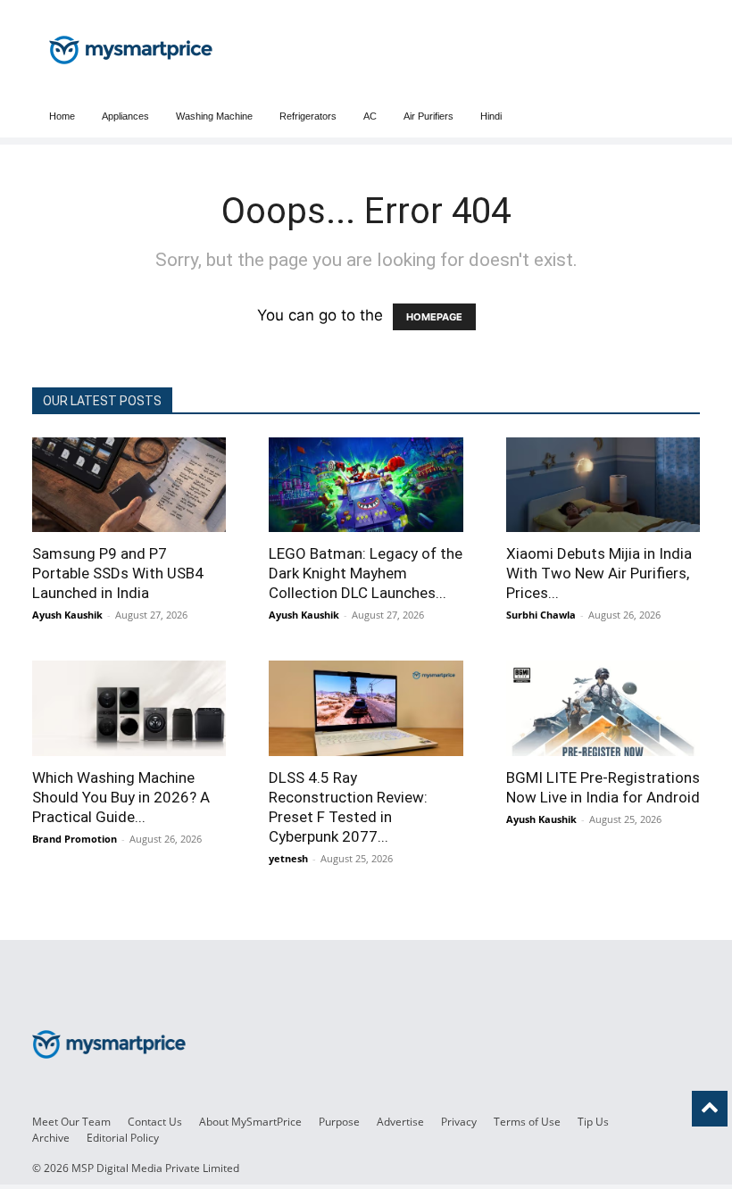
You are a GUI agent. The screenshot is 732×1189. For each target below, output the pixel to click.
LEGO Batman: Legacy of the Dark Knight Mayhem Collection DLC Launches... (365, 573)
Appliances (125, 116)
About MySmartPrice (250, 1121)
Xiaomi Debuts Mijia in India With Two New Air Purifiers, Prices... (599, 573)
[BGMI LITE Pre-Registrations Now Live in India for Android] (603, 708)
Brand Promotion (74, 838)
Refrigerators (308, 116)
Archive (51, 1137)
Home (62, 116)
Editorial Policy (123, 1137)
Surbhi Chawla (541, 614)
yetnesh (288, 858)
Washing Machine (214, 116)
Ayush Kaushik (67, 614)
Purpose (339, 1121)
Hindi (491, 116)
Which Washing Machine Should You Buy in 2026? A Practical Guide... (121, 797)
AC (370, 116)
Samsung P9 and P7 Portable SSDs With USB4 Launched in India (118, 573)
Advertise (400, 1121)
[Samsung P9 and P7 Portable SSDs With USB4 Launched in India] (129, 484)
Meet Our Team (71, 1121)
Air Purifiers (428, 116)
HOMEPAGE (434, 317)
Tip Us (593, 1121)
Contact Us (155, 1121)
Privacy (459, 1121)
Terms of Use (527, 1121)
